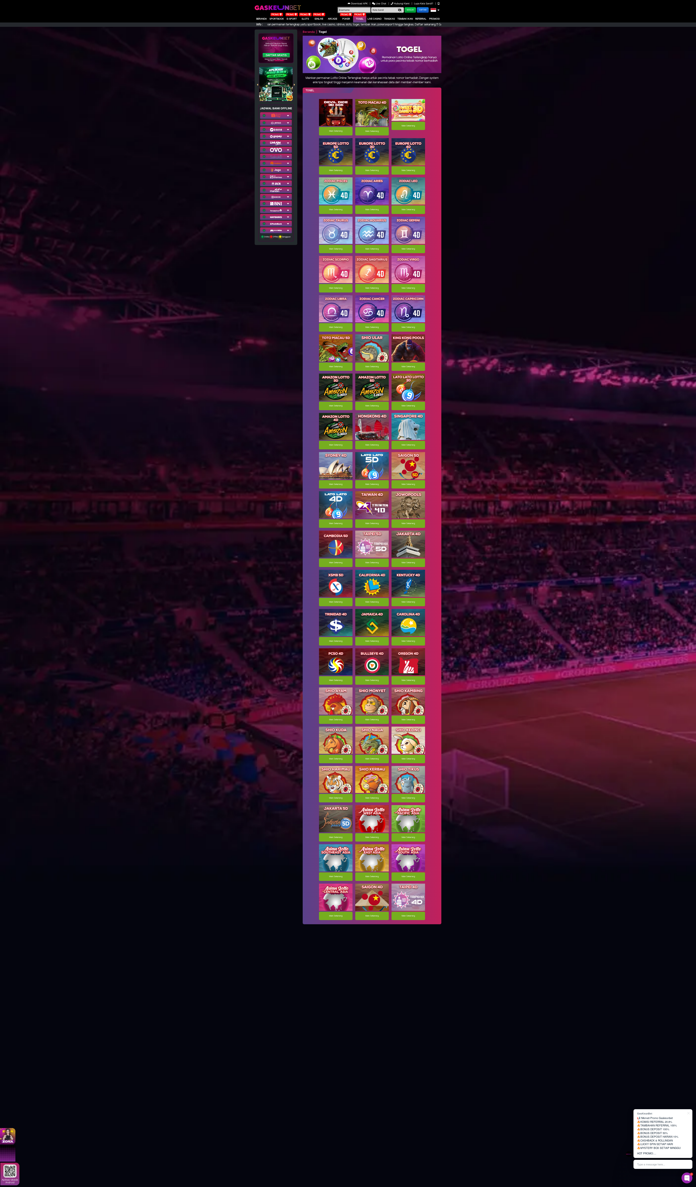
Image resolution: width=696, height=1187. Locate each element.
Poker (346, 19)
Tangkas (389, 19)
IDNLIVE (319, 19)
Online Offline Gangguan (277, 237)
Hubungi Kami (401, 3)
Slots (305, 19)
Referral (420, 19)
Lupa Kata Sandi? (424, 3)
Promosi (434, 19)
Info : (259, 24)
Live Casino (375, 19)
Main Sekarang (335, 131)
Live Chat (380, 3)
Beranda (261, 19)
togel (360, 19)
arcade (332, 19)
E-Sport (292, 19)
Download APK (359, 3)
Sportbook (277, 19)
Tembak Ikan (405, 19)
